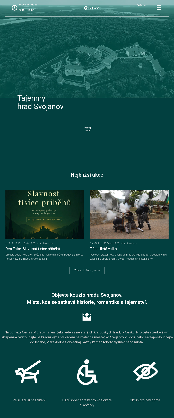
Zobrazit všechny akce (87, 270)
